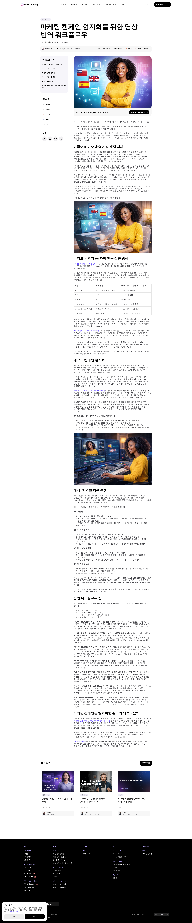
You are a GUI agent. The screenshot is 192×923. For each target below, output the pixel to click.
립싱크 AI (27, 860)
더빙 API (85, 854)
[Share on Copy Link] (61, 138)
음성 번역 (27, 870)
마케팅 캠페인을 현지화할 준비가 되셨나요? (54, 86)
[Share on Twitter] (44, 138)
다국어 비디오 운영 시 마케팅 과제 (52, 64)
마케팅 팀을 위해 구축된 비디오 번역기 (89, 390)
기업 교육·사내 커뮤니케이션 (62, 863)
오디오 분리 (27, 873)
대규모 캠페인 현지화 (48, 73)
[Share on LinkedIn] (50, 138)
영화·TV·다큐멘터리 (59, 884)
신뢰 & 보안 (116, 870)
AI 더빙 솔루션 (147, 854)
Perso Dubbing (80, 741)
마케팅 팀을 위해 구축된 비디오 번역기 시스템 (92, 721)
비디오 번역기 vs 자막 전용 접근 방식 (53, 69)
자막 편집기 (27, 890)
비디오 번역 (27, 857)
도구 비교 (116, 854)
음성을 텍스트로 (29, 884)
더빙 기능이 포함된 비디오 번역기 (87, 330)
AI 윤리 (115, 867)
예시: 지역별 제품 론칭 (49, 77)
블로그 (115, 878)
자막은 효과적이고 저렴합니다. (86, 264)
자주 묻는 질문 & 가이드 (120, 864)
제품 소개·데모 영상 (59, 857)
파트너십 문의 (53, 914)
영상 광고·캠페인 (58, 854)
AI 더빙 (26, 854)
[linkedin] (138, 914)
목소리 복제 (27, 867)
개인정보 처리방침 (12, 912)
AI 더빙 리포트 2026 (119, 857)
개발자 (55, 876)
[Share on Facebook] (55, 138)
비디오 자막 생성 (29, 887)
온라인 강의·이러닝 (59, 860)
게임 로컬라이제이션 (60, 887)
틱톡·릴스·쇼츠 (58, 873)
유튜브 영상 (57, 870)
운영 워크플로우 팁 (48, 81)
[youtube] (133, 914)
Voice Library (28, 876)
